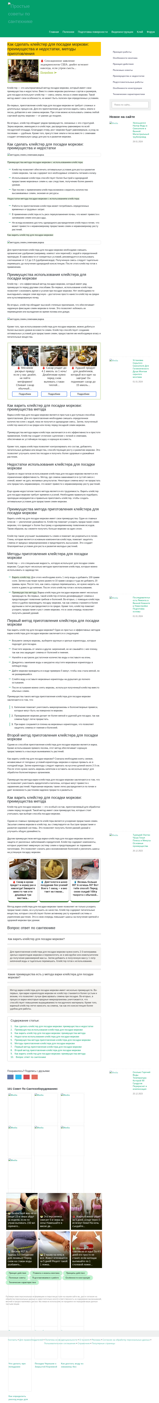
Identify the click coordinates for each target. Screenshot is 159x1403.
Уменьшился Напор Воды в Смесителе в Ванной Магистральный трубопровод (141, 130)
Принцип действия (123, 64)
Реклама (96, 1340)
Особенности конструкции (127, 88)
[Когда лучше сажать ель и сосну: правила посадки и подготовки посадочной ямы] (72, 1107)
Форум (151, 31)
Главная (54, 31)
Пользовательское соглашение (60, 1343)
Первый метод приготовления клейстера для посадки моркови (46, 1046)
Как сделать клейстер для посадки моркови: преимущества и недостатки (52, 1026)
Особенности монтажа (125, 58)
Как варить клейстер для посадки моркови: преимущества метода (48, 1033)
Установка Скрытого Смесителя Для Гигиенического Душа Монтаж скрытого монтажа (141, 368)
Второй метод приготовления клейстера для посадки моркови (46, 1050)
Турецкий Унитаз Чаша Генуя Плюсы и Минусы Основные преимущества (142, 840)
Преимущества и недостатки (128, 76)
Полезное (68, 31)
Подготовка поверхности (93, 31)
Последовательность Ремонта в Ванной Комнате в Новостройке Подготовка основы (141, 604)
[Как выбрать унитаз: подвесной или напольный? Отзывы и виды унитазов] (46, 1107)
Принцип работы (122, 52)
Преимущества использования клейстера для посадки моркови (47, 1029)
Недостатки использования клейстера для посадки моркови (45, 1036)
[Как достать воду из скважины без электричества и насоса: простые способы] (72, 1140)
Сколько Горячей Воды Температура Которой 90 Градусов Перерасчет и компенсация (141, 1080)
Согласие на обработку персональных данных (126, 1340)
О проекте (84, 1340)
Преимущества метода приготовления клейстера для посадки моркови (51, 1040)
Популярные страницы (103, 1343)
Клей (140, 31)
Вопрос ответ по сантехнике (28, 1057)
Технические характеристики (129, 94)
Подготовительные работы (128, 82)
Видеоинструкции (122, 31)
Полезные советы (123, 70)
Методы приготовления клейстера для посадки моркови (43, 1043)
